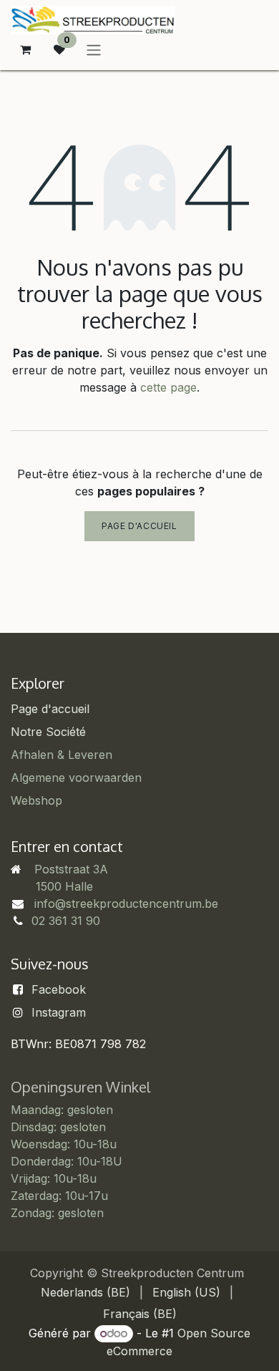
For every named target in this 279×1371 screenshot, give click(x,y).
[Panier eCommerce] (25, 49)
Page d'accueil (139, 525)
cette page (168, 387)
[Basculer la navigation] (93, 49)
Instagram (58, 1012)
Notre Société (48, 732)
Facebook (58, 989)
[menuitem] (85, 1292)
